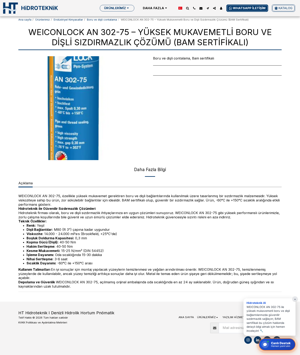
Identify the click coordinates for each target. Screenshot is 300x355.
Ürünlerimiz (42, 19)
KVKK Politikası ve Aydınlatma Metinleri (42, 322)
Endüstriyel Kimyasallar (68, 19)
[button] (187, 8)
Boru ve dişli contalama (102, 19)
